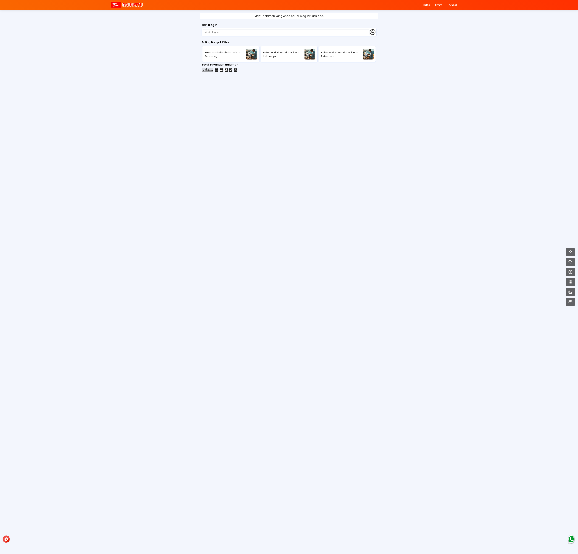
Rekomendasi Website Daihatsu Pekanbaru (339, 54)
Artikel (453, 4)
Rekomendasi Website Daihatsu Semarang (223, 54)
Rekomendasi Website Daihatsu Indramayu (281, 54)
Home (426, 4)
